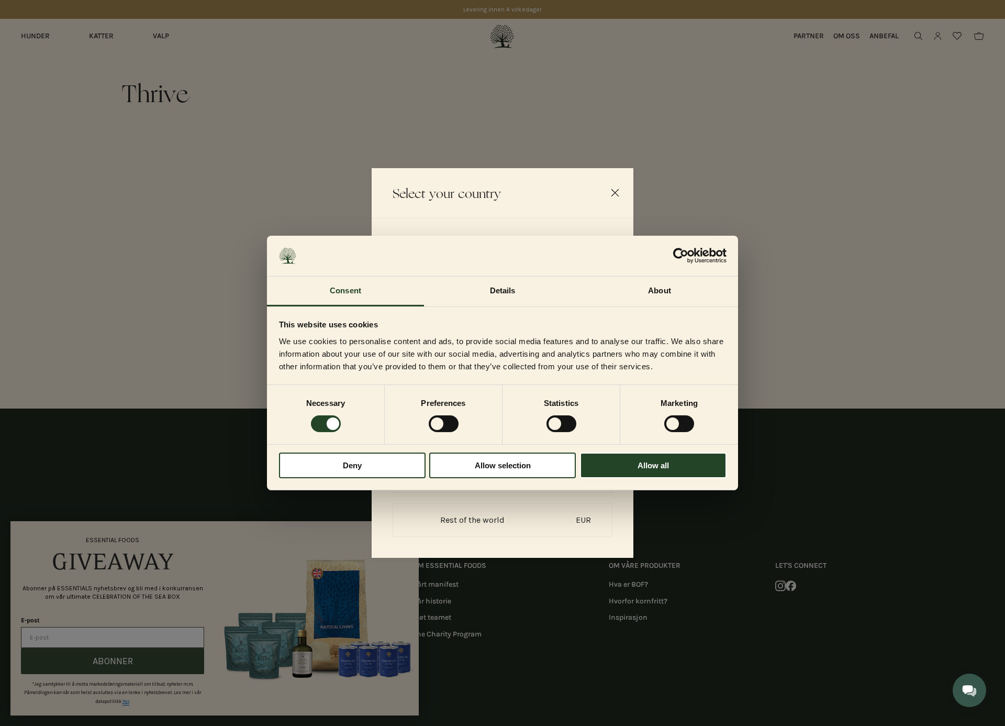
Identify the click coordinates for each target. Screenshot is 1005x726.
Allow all (653, 465)
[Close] (615, 193)
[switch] (444, 423)
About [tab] (659, 290)
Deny (352, 465)
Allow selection (503, 465)
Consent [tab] (345, 290)
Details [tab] (503, 290)
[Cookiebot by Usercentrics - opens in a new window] (681, 255)
